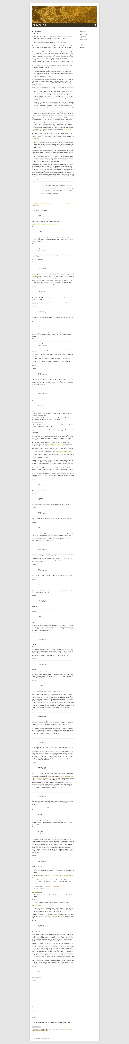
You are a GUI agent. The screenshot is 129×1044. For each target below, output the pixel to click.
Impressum (83, 36)
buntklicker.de (41, 231)
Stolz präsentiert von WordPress (47, 1038)
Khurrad (39, 512)
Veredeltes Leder (70, 203)
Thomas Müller (41, 291)
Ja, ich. (33, 899)
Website (34, 1017)
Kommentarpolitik (84, 39)
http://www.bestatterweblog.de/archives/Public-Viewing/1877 (45, 224)
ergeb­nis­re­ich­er (59, 274)
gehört (40, 905)
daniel (39, 266)
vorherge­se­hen (67, 51)
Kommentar (35, 991)
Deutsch (57, 875)
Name (33, 1006)
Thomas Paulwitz (42, 600)
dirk (39, 326)
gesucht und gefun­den (51, 89)
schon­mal (37, 905)
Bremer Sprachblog (46, 179)
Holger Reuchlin (41, 391)
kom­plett (61, 875)
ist (32, 877)
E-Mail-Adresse (35, 1012)
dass (45, 875)
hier (33, 749)
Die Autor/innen (84, 34)
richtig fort (36, 138)
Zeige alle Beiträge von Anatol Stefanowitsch (50, 193)
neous (39, 215)
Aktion (48, 875)
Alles (33, 905)
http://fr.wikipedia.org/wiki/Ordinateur (64, 451)
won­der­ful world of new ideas (50, 916)
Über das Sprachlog (85, 32)
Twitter (82, 45)
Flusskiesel (40, 498)
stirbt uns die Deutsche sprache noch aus (53, 886)
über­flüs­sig (66, 875)
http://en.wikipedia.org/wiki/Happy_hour (55, 444)
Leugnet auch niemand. (37, 892)
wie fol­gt (34, 154)
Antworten (34, 226)
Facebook (83, 47)
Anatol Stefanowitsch (66, 179)
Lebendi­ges (53, 875)
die (46, 875)
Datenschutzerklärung (85, 37)
